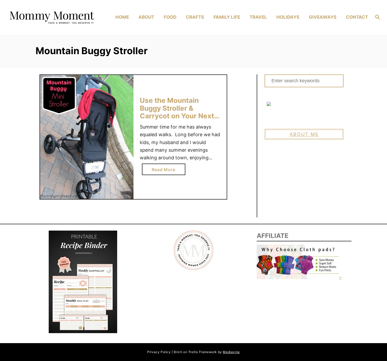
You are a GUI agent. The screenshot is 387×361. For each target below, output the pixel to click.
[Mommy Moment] (51, 17)
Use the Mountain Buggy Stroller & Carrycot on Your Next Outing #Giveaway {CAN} (177, 115)
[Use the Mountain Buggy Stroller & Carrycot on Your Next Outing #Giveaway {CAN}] (86, 137)
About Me (304, 134)
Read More (165, 171)
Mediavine (231, 352)
